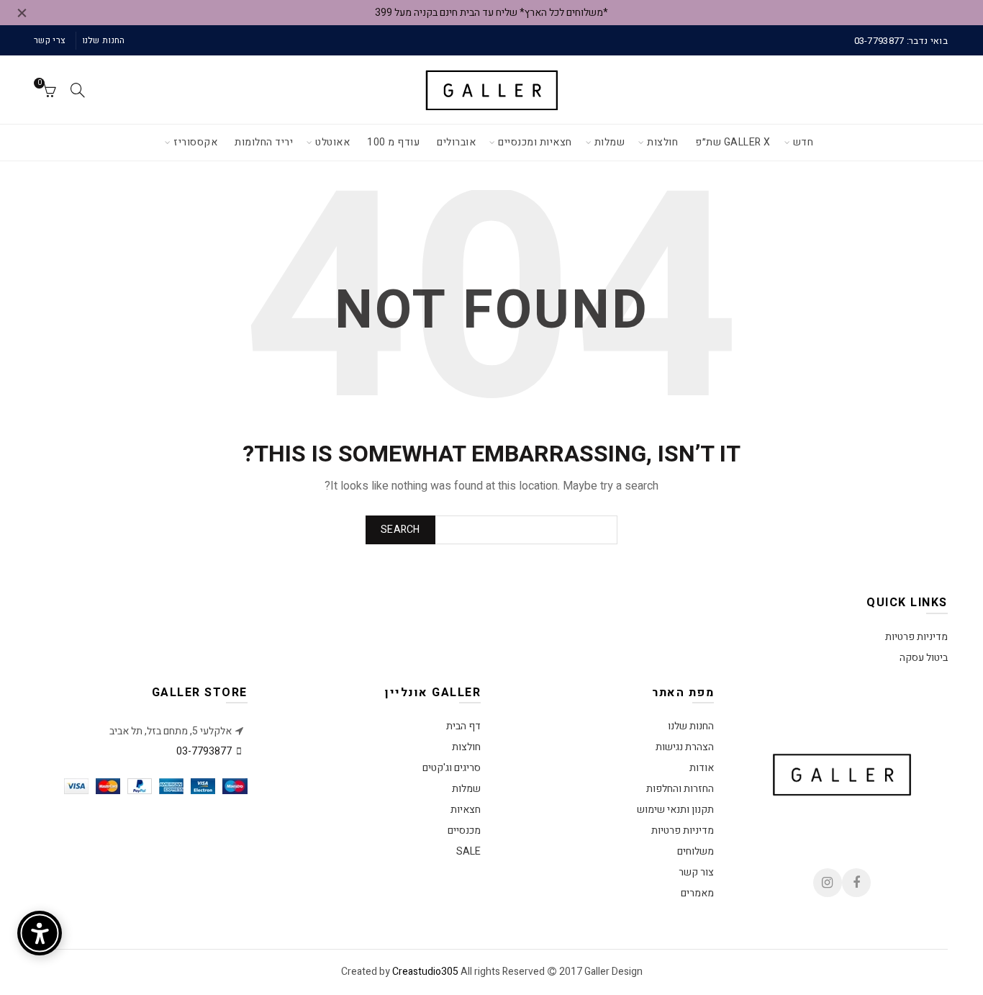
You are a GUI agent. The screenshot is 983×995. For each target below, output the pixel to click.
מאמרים (697, 893)
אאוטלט (332, 142)
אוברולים (456, 142)
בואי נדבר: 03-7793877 (901, 41)
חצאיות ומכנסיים (535, 142)
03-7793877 (204, 751)
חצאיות (465, 809)
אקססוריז (195, 142)
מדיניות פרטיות (916, 636)
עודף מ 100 (393, 142)
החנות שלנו (103, 40)
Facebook (856, 882)
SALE (468, 851)
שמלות (609, 142)
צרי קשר (49, 40)
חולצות (662, 142)
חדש (803, 142)
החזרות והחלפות (680, 788)
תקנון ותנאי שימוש (675, 809)
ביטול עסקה (924, 657)
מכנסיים (464, 830)
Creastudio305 (425, 971)
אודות (701, 767)
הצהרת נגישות (685, 747)
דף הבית (463, 726)
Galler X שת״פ (733, 142)
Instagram (827, 882)
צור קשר (696, 872)
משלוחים (695, 851)
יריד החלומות (264, 142)
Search (400, 529)
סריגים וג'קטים (451, 767)
